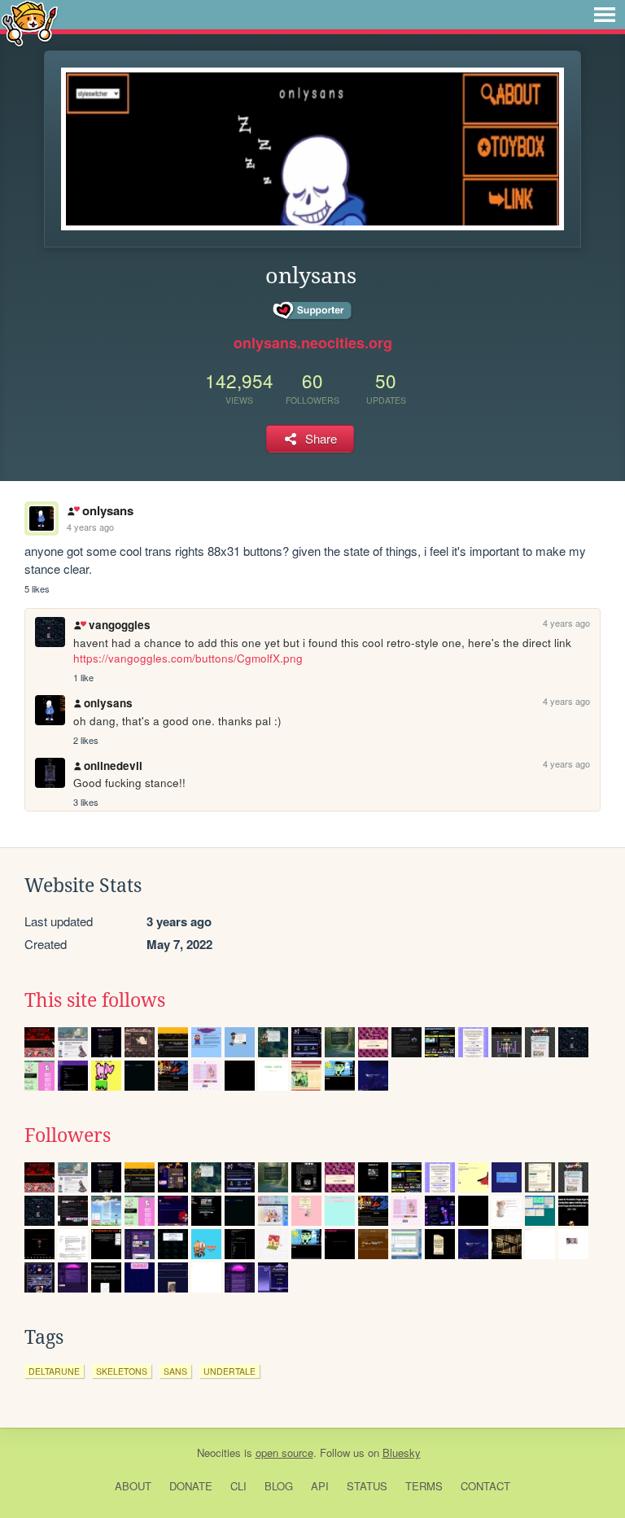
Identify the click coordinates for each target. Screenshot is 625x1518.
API (320, 1486)
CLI (238, 1486)
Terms (424, 1486)
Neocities (219, 1452)
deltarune (54, 1371)
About (133, 1486)
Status (367, 1486)
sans (175, 1371)
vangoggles (119, 624)
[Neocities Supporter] (313, 311)
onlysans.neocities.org (313, 342)
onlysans (107, 510)
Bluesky (401, 1452)
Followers (67, 1135)
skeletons (121, 1371)
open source (284, 1452)
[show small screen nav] (604, 14)
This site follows (94, 1000)
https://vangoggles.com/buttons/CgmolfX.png (188, 658)
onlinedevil (113, 765)
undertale (229, 1371)
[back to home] (29, 22)
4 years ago (90, 526)
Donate (190, 1486)
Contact (485, 1486)
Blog (278, 1486)
